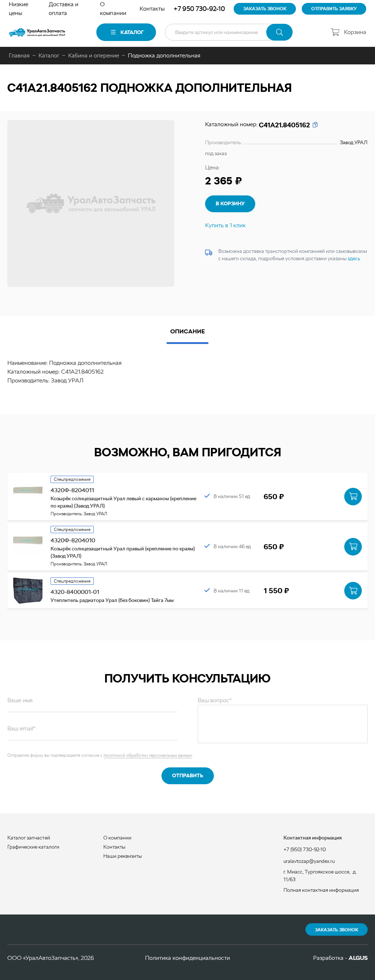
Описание (187, 331)
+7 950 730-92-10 (199, 8)
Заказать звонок (336, 929)
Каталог (132, 32)
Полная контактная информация (321, 890)
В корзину (230, 203)
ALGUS (358, 957)
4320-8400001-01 (75, 591)
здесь (354, 258)
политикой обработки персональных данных (148, 755)
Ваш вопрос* (215, 700)
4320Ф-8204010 (73, 540)
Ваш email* (21, 728)
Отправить (187, 775)
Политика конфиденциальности (187, 957)
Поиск (279, 32)
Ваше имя (20, 700)
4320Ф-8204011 (72, 490)
